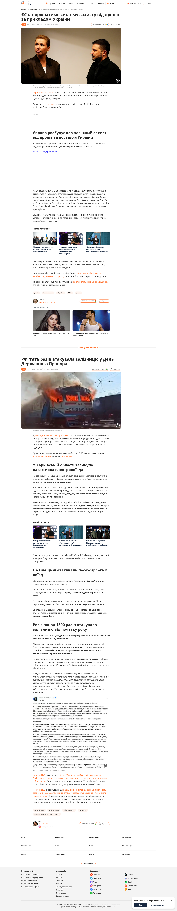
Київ (57, 846)
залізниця (82, 810)
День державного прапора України (46, 814)
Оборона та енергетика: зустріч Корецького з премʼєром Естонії (43, 249)
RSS (129, 889)
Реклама (59, 884)
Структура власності (64, 887)
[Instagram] (40, 827)
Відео (112, 3)
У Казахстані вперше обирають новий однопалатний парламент (97, 249)
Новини (62, 3)
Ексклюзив (26, 846)
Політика (126, 854)
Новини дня (33, 9)
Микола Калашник (42, 456)
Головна (23, 9)
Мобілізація (127, 846)
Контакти (59, 881)
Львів (90, 846)
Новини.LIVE (67, 456)
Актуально (59, 837)
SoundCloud (132, 886)
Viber (95, 882)
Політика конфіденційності (32, 877)
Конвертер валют (63, 896)
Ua (149, 3)
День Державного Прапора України (52, 435)
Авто (23, 837)
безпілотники (48, 293)
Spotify (130, 882)
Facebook (97, 889)
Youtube (96, 874)
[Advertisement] (70, 120)
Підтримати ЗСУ (136, 3)
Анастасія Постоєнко (47, 302)
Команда (59, 890)
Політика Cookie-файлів (30, 887)
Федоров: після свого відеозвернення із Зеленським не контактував (68, 250)
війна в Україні (69, 810)
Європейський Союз (43, 92)
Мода (23, 854)
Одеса (91, 854)
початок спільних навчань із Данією (90, 281)
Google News (133, 878)
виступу (51, 104)
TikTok (130, 874)
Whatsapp (97, 893)
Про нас (59, 874)
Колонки (100, 3)
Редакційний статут (29, 881)
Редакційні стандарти (30, 884)
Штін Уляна (43, 823)
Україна (51, 3)
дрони (78, 293)
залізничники (54, 810)
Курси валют (61, 893)
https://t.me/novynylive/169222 (45, 151)
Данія (36, 293)
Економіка (81, 3)
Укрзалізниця (39, 810)
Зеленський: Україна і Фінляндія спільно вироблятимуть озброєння (97, 543)
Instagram (97, 886)
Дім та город (93, 837)
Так (140, 905)
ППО (69, 293)
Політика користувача (30, 874)
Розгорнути (88, 863)
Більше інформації (157, 905)
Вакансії (59, 877)
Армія (71, 3)
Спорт (90, 3)
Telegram (97, 878)
